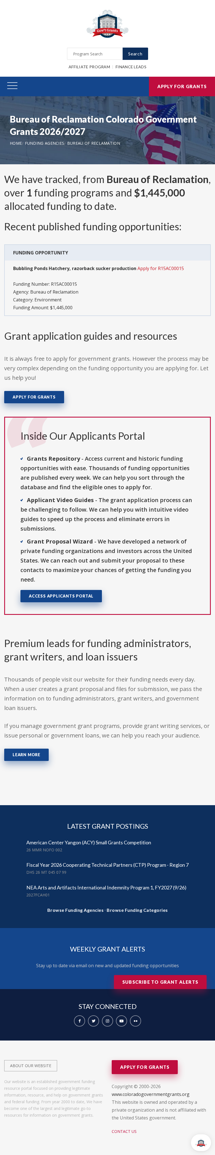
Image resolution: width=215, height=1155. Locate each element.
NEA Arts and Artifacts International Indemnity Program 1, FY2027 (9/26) (106, 887)
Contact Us (124, 1131)
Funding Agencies (44, 143)
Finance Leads (131, 66)
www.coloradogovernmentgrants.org (151, 1094)
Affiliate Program (89, 66)
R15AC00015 (64, 284)
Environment (48, 300)
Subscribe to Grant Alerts (160, 982)
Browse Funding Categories (137, 910)
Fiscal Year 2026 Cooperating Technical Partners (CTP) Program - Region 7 (107, 865)
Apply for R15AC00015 (160, 268)
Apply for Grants (182, 86)
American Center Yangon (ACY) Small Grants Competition (88, 842)
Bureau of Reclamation (93, 143)
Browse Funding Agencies (75, 910)
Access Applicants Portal (61, 596)
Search (135, 53)
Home (16, 143)
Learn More (26, 754)
